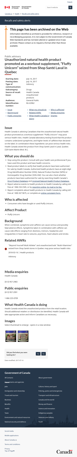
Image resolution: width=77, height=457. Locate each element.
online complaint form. (51, 193)
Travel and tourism (11, 395)
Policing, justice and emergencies (50, 391)
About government (45, 378)
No (44, 354)
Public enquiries (14, 115)
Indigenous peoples (45, 413)
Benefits (8, 404)
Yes (38, 354)
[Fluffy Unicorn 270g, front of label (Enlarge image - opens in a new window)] (11, 336)
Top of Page (9, 451)
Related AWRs (35, 112)
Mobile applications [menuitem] (12, 435)
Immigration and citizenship (15, 391)
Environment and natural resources (17, 417)
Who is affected (57, 109)
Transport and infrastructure (48, 395)
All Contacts (9, 378)
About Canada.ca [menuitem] (11, 440)
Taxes (7, 413)
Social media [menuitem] (9, 431)
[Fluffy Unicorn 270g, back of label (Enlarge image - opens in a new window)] (23, 336)
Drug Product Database (18, 181)
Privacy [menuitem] (7, 449)
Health (17, 14)
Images (54, 115)
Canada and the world (46, 400)
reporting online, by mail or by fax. (47, 187)
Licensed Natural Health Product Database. (50, 181)
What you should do (37, 109)
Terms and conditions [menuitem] (12, 444)
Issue (10, 109)
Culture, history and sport (47, 386)
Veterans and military (46, 417)
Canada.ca (8, 14)
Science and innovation (46, 409)
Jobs (6, 386)
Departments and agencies (14, 382)
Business (8, 400)
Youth (40, 422)
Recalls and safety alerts (30, 14)
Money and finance (45, 404)
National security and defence (15, 422)
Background (13, 112)
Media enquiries (58, 112)
